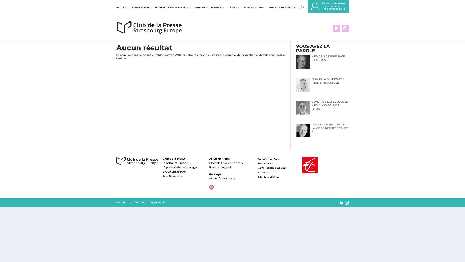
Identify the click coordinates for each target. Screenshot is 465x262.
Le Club (234, 7)
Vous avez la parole (209, 7)
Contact (263, 172)
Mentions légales (268, 177)
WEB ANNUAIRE (254, 7)
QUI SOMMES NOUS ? (269, 159)
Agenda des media (282, 7)
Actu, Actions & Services (172, 7)
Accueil (121, 7)
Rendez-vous (141, 7)
